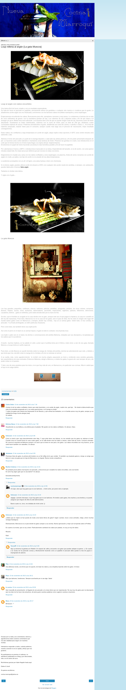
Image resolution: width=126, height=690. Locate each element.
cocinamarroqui (16, 486)
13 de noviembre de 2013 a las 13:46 (21, 564)
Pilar (7, 564)
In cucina (9, 587)
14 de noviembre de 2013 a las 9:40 (28, 546)
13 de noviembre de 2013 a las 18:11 (21, 575)
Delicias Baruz (10, 424)
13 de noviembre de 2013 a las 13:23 (24, 515)
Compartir (5, 394)
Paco (7, 575)
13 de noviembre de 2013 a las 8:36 (24, 436)
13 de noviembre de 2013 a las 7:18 (26, 404)
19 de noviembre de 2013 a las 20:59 (24, 587)
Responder (9, 418)
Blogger (53, 688)
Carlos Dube (10, 404)
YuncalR (13, 546)
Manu (7, 601)
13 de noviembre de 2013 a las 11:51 (28, 467)
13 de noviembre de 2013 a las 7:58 (27, 424)
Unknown (9, 436)
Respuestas (11, 482)
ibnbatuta (9, 453)
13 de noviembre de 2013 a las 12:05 (35, 486)
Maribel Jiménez (11, 467)
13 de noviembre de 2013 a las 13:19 (29, 495)
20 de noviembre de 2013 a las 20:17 (21, 601)
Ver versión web (47, 684)
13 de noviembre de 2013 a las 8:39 (24, 453)
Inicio (47, 681)
